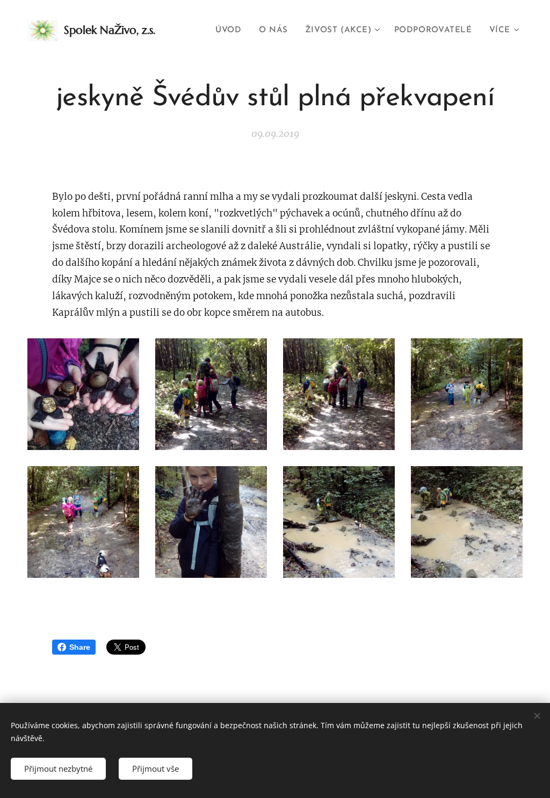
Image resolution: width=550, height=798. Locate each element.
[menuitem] (231, 30)
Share (79, 647)
